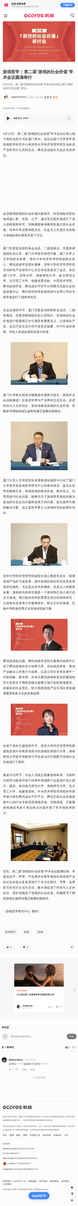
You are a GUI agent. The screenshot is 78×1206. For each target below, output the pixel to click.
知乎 (5, 1135)
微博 (12, 1135)
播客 (25, 1135)
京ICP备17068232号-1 (11, 1153)
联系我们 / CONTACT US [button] (14, 1181)
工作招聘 (7, 1184)
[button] (9, 118)
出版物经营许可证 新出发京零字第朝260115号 (20, 1169)
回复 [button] (24, 1069)
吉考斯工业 (35, 1135)
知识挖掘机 (22, 990)
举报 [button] (32, 1069)
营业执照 (6, 1143)
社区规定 (65, 1181)
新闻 (40, 932)
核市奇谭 (47, 1135)
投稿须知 (32, 1181)
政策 (26, 932)
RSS (66, 1135)
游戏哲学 (10, 932)
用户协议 (43, 1181)
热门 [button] (67, 1047)
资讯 (55, 97)
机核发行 (58, 1135)
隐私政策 (54, 1181)
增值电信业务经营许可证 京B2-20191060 (18, 1148)
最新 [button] (74, 1047)
